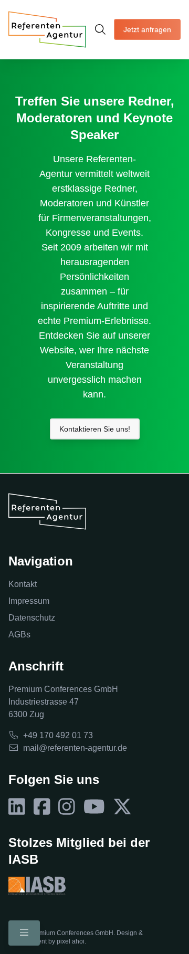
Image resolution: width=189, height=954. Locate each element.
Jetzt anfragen (147, 29)
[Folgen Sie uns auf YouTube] (94, 806)
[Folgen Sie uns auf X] (122, 806)
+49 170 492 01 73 (58, 735)
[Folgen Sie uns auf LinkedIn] (16, 806)
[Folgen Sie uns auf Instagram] (66, 806)
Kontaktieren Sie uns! (94, 429)
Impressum (28, 600)
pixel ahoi (71, 941)
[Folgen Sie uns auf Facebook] (42, 806)
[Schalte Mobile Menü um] (24, 933)
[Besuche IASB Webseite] (37, 885)
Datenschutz (31, 617)
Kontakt (22, 584)
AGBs (19, 634)
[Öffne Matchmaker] (100, 29)
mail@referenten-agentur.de (75, 747)
